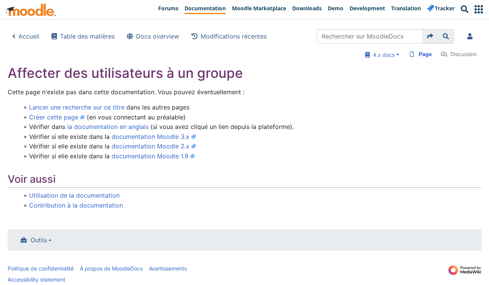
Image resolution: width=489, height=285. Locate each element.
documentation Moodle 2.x (150, 146)
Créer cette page (53, 117)
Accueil (28, 36)
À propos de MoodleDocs (111, 268)
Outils (39, 240)
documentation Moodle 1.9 (150, 156)
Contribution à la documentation (76, 205)
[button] (478, 9)
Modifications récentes (234, 36)
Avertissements (168, 268)
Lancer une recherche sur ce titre (77, 107)
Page (425, 54)
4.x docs (382, 55)
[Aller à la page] (430, 36)
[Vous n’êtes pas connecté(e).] (471, 36)
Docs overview (157, 36)
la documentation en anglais (108, 126)
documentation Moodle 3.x (150, 136)
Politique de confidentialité (41, 268)
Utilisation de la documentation (74, 195)
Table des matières (87, 36)
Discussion (463, 54)
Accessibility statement (36, 279)
